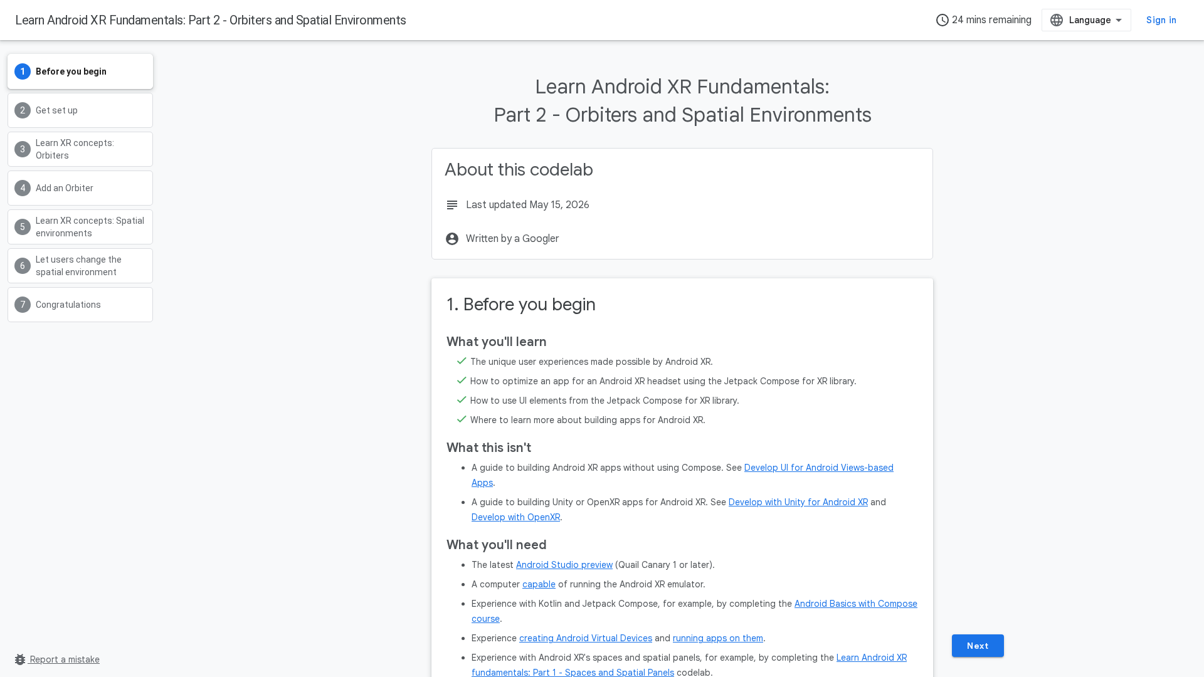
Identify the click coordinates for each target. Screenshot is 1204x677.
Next (977, 645)
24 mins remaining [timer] (983, 20)
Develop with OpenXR (516, 517)
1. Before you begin (521, 304)
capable (539, 584)
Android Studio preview (564, 564)
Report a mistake (56, 659)
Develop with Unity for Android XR (798, 502)
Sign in (1161, 20)
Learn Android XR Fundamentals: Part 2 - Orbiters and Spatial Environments (210, 20)
